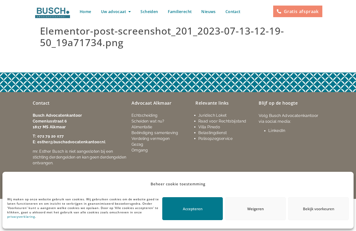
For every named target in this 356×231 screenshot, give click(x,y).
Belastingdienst (212, 132)
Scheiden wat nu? (148, 121)
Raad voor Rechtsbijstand (222, 121)
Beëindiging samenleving (155, 132)
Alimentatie (142, 127)
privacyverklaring (21, 217)
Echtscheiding (145, 115)
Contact (232, 11)
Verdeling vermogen (151, 138)
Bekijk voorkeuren (318, 208)
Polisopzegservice (215, 138)
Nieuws (208, 11)
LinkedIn (277, 130)
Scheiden (149, 11)
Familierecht (180, 11)
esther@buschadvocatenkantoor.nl (71, 142)
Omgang (140, 150)
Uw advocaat (113, 11)
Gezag (137, 144)
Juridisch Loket (212, 115)
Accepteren (192, 208)
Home (85, 11)
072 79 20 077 (50, 136)
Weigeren (255, 208)
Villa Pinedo (209, 127)
